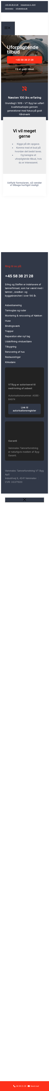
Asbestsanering (13, 305)
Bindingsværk (12, 326)
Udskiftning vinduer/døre (18, 341)
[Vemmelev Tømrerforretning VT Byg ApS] (25, 25)
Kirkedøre (10, 362)
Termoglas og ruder (15, 310)
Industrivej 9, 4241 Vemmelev (20, 478)
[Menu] (8, 28)
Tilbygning (10, 346)
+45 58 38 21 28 (11, 5)
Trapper (9, 331)
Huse (8, 321)
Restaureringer (13, 357)
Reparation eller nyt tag (17, 336)
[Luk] (24, 499)
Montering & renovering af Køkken (23, 315)
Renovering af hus (15, 352)
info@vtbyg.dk (21, 9)
